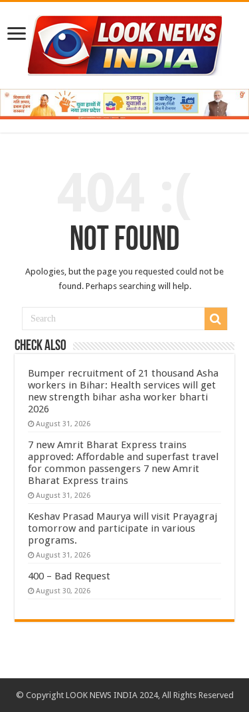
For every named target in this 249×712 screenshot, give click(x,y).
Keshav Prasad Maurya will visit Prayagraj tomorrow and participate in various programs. (122, 528)
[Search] (216, 319)
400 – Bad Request (69, 576)
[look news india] (125, 43)
